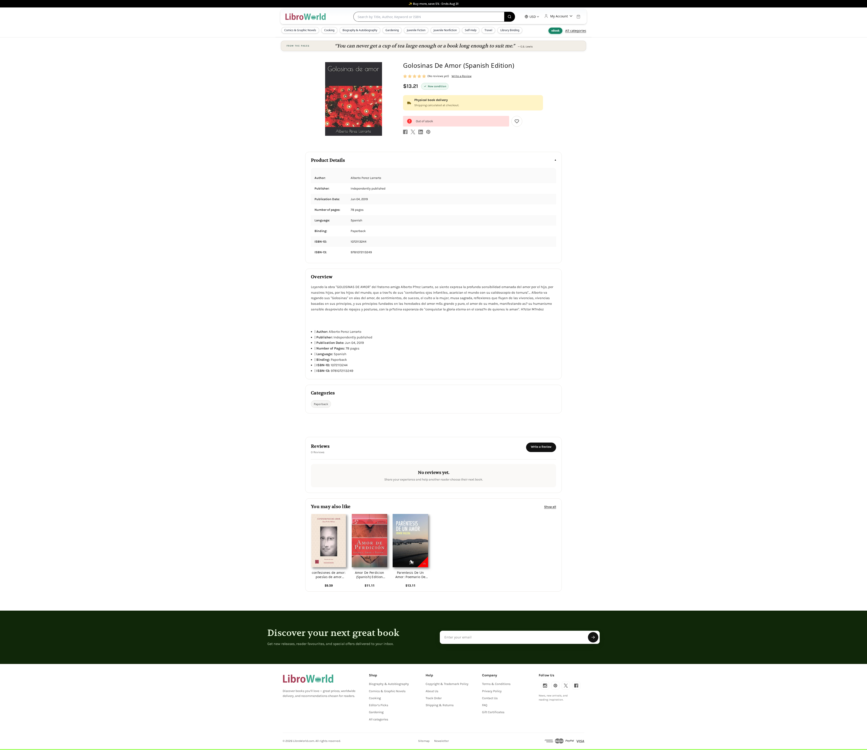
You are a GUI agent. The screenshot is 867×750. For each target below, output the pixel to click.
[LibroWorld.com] (308, 678)
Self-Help (470, 30)
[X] (413, 132)
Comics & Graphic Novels (300, 30)
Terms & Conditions (496, 684)
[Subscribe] (593, 637)
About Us (432, 691)
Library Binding (509, 30)
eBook (555, 31)
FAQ (484, 705)
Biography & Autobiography (360, 30)
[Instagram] (545, 686)
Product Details (328, 160)
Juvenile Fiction (416, 30)
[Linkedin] (420, 132)
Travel (488, 30)
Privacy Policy (492, 691)
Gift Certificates (493, 712)
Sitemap (424, 741)
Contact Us (490, 698)
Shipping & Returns (440, 705)
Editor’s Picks (378, 705)
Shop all (550, 507)
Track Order (434, 698)
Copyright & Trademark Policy (447, 684)
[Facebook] (405, 132)
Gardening (392, 30)
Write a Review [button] (461, 76)
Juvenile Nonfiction (445, 30)
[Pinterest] (428, 132)
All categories (575, 30)
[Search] (509, 17)
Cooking (329, 30)
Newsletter (441, 741)
